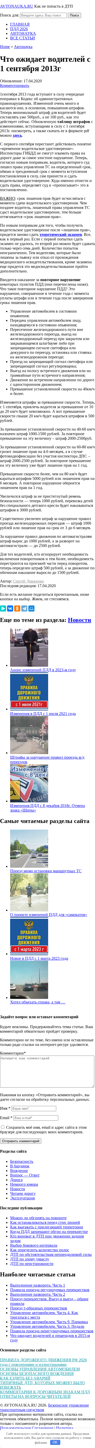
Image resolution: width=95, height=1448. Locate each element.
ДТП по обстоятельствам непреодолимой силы (51, 1254)
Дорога (16, 1180)
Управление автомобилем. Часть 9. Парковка (49, 1322)
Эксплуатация (22, 1198)
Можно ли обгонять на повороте (38, 1218)
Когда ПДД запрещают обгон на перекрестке (49, 1231)
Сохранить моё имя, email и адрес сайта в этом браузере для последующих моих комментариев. (43, 1129)
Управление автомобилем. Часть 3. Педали (47, 1326)
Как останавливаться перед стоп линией (45, 1222)
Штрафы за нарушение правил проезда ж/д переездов (47, 759)
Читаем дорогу (23, 1193)
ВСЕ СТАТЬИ (22, 38)
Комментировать (14, 85)
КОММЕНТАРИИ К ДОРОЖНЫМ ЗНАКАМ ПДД (45, 1392)
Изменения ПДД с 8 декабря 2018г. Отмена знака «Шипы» (47, 807)
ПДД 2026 (19, 29)
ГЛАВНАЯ (20, 24)
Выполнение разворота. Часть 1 (37, 1285)
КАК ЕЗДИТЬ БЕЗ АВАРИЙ (25, 1378)
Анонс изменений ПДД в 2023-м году (43, 670)
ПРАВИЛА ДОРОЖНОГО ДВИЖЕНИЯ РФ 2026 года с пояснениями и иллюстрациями (43, 1362)
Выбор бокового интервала (33, 1245)
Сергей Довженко (28, 581)
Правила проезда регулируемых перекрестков (49, 1290)
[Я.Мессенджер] (3, 608)
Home (5, 46)
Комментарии (13, 1053)
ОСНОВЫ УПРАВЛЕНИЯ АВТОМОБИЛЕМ (40, 1369)
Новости (79, 620)
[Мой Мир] (31, 608)
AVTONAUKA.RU (16, 6)
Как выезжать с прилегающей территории (46, 1227)
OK (55, 1442)
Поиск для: (9, 15)
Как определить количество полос (39, 1250)
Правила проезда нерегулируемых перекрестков (51, 1331)
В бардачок (19, 1166)
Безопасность (21, 1161)
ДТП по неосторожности (31, 1263)
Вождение (19, 1170)
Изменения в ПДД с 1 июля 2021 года (43, 713)
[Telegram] (24, 608)
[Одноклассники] (17, 608)
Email (6, 1118)
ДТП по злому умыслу (29, 1259)
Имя (5, 1108)
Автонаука (23, 46)
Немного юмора (24, 1184)
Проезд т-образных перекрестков (38, 1308)
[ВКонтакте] (10, 608)
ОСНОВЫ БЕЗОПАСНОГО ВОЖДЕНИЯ (37, 1373)
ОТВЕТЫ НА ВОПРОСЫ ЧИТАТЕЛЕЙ (35, 1396)
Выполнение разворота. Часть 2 (37, 1294)
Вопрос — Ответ (25, 1175)
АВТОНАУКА (23, 33)
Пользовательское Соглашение (26, 1428)
